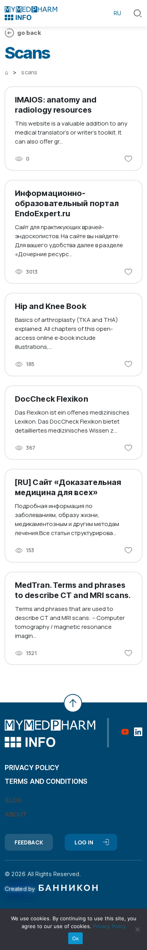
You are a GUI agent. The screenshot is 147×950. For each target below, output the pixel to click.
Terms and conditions (46, 781)
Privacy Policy (109, 926)
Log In (84, 842)
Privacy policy (32, 768)
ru (117, 13)
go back (29, 32)
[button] (137, 13)
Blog (13, 800)
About (16, 814)
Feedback (29, 842)
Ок (75, 938)
